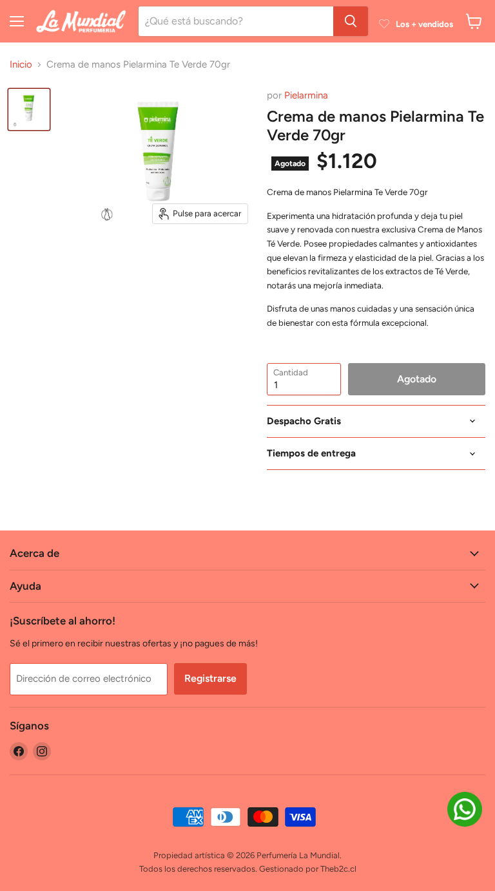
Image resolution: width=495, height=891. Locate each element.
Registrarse (210, 678)
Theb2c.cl (338, 869)
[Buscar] (350, 21)
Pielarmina (306, 95)
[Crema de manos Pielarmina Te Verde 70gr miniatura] (29, 109)
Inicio (21, 64)
